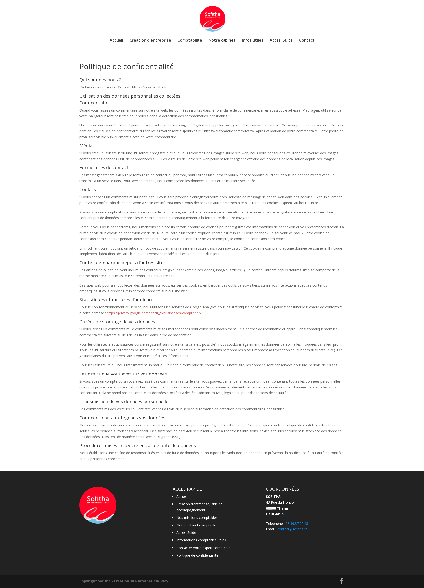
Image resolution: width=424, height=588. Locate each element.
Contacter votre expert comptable (203, 547)
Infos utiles (252, 40)
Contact (307, 40)
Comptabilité (189, 40)
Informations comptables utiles (201, 540)
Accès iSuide (186, 532)
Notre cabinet (222, 40)
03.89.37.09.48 (297, 523)
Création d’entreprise (150, 40)
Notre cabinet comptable (196, 525)
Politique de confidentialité (197, 555)
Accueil (116, 40)
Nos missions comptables (197, 517)
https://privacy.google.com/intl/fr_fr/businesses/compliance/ (154, 313)
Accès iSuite (281, 40)
